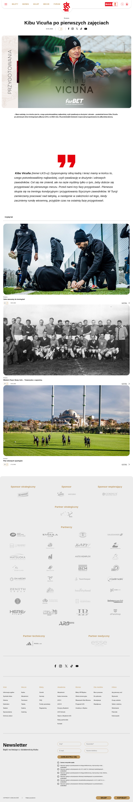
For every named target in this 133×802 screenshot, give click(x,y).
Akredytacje (97, 700)
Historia (5, 700)
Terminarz (24, 700)
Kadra (23, 692)
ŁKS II (59, 700)
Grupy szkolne (116, 700)
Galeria (23, 708)
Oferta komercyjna (81, 696)
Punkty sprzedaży (44, 704)
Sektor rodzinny (116, 704)
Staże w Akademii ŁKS (64, 716)
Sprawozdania (7, 712)
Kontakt (59, 723)
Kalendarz (6, 704)
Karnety (41, 696)
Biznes (25, 4)
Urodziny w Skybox (81, 708)
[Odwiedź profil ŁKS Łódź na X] (66, 666)
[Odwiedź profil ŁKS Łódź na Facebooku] (55, 666)
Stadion (5, 708)
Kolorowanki (115, 716)
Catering (23, 712)
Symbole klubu (7, 696)
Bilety (15, 4)
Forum (57, 4)
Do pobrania (97, 696)
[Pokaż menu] (6, 4)
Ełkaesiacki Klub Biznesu (83, 700)
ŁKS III (59, 704)
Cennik (41, 692)
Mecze (46, 4)
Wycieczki (115, 696)
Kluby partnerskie (62, 720)
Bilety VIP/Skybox (81, 692)
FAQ (40, 700)
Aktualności (24, 696)
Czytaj (124, 303)
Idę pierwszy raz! (117, 692)
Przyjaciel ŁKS (80, 704)
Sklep (36, 4)
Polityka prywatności (30, 797)
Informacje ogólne (8, 692)
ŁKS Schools (61, 712)
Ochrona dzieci (7, 716)
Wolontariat (115, 708)
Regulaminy (43, 708)
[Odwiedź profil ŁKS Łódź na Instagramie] (60, 666)
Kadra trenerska (62, 696)
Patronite (114, 712)
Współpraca (97, 704)
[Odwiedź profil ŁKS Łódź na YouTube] (77, 666)
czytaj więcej (63, 767)
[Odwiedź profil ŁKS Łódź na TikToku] (71, 666)
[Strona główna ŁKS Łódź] (66, 7)
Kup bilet (121, 798)
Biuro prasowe (98, 692)
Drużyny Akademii (62, 708)
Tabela (23, 704)
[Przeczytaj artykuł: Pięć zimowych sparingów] (66, 420)
